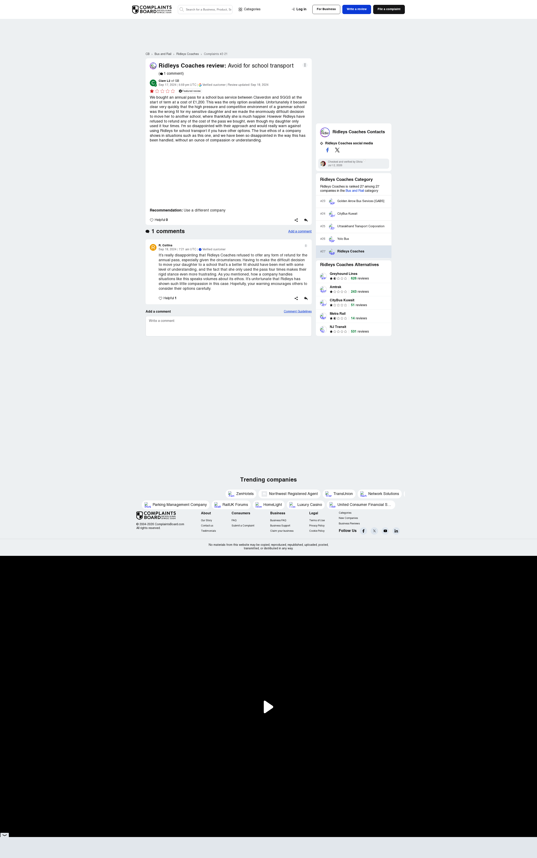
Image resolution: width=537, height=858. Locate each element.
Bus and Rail (355, 190)
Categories (252, 9)
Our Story (206, 520)
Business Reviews (349, 523)
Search (181, 9)
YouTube (385, 531)
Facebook (363, 531)
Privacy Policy (317, 526)
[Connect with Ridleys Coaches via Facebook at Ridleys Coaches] (327, 150)
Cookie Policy (317, 531)
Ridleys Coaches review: (192, 66)
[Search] (205, 9)
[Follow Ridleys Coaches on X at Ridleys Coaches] (337, 150)
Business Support (280, 526)
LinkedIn (396, 531)
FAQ (234, 520)
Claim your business (281, 531)
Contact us (207, 526)
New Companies (348, 518)
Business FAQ (278, 520)
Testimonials (208, 531)
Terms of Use (317, 520)
